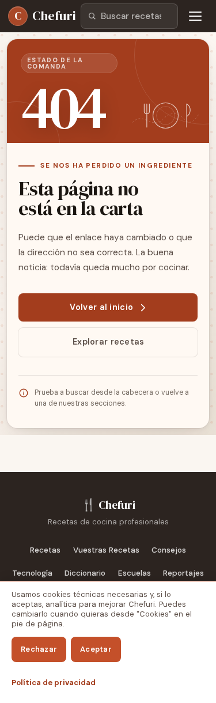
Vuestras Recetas (106, 550)
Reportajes (183, 573)
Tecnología (32, 573)
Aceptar (96, 649)
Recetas (45, 550)
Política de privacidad (54, 682)
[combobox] (129, 16)
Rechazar (39, 649)
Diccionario (85, 573)
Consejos (168, 550)
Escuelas (134, 573)
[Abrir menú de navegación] (195, 16)
